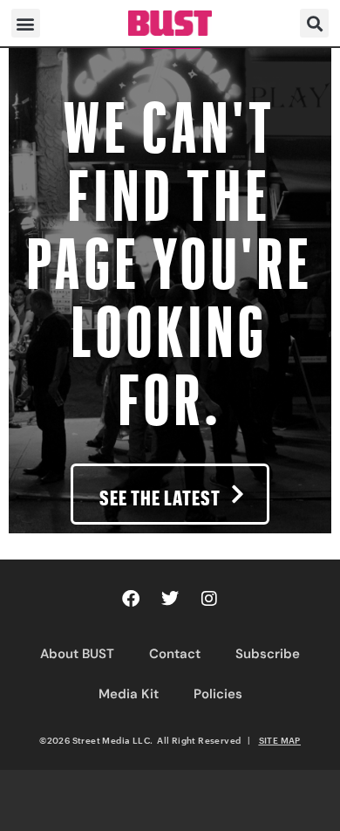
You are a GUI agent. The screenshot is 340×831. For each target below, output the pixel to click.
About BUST (77, 654)
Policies (218, 694)
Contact (175, 654)
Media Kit (129, 694)
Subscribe (267, 654)
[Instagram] (209, 598)
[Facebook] (130, 598)
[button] (25, 23)
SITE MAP (280, 740)
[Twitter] (170, 598)
